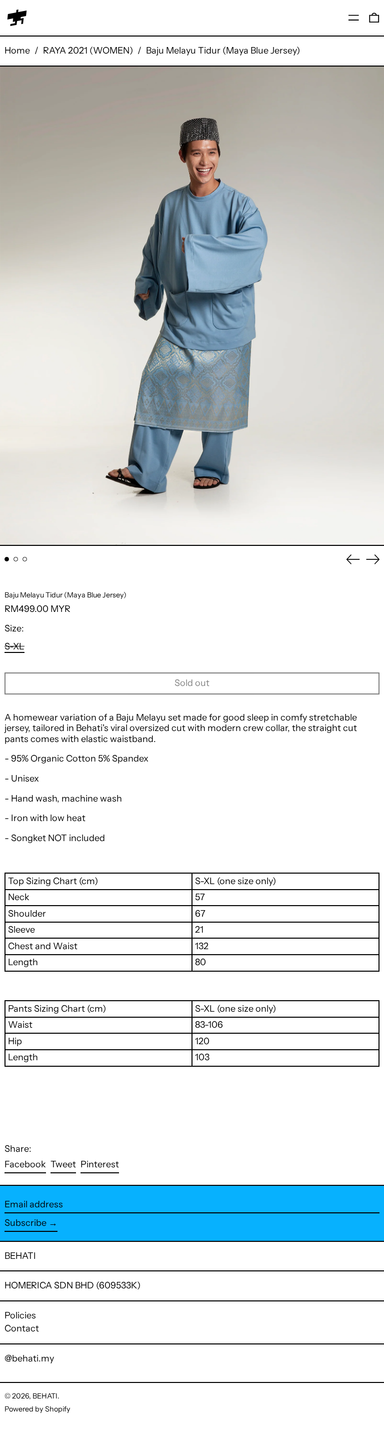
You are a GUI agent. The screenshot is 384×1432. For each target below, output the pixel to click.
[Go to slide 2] (16, 559)
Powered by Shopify (37, 1408)
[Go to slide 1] (6, 559)
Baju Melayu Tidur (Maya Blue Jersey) (223, 50)
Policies (20, 1315)
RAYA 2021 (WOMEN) (88, 50)
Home (17, 50)
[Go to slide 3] (24, 559)
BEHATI (20, 1255)
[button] (374, 18)
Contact (21, 1328)
